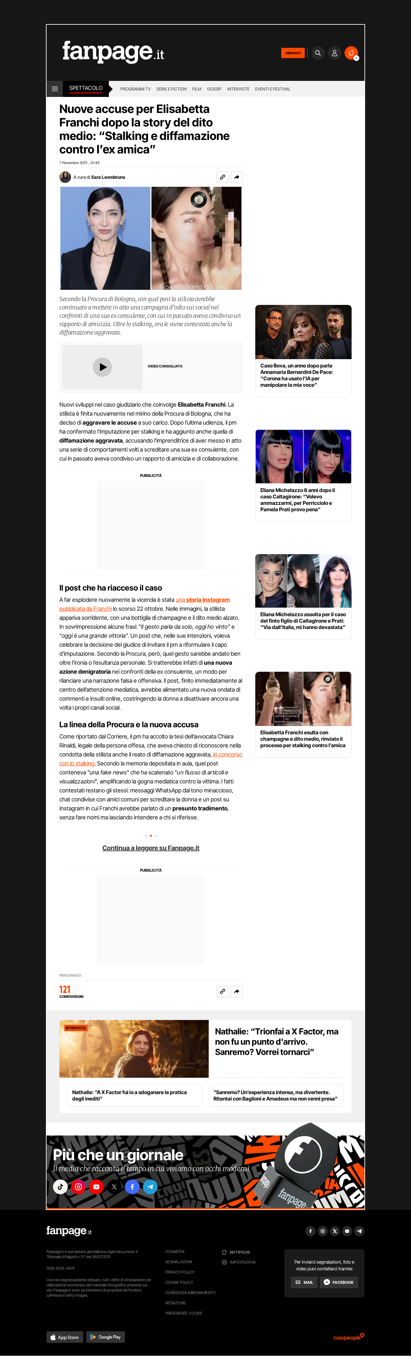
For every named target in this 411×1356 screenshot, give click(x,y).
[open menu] (55, 89)
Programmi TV (135, 88)
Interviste (238, 88)
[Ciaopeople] (349, 1339)
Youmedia (175, 1251)
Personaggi (70, 975)
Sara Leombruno (108, 177)
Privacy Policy (179, 1272)
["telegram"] (150, 1186)
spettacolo (85, 88)
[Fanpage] (69, 1231)
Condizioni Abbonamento (190, 1292)
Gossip (214, 88)
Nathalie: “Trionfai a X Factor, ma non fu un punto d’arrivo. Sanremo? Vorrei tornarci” (276, 1041)
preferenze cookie (184, 1313)
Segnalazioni (178, 1261)
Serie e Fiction (171, 88)
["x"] (114, 1186)
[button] (236, 177)
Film (196, 88)
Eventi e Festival (273, 88)
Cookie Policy (179, 1282)
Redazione (175, 1302)
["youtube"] (96, 1186)
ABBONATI (293, 53)
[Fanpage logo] (105, 53)
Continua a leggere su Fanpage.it (150, 848)
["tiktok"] (60, 1186)
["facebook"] (132, 1186)
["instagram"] (78, 1186)
